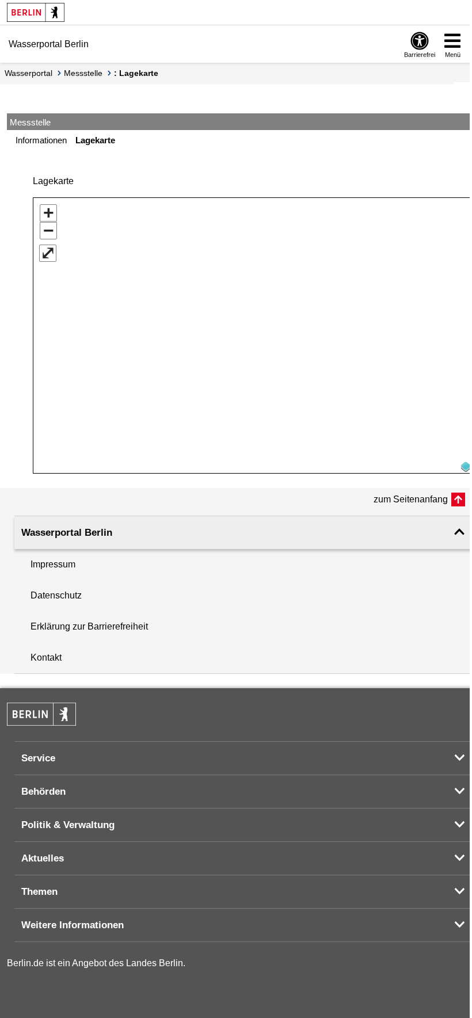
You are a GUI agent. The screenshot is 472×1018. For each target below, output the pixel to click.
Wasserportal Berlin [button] (66, 532)
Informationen (41, 140)
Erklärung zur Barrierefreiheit (89, 626)
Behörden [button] (43, 791)
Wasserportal (28, 73)
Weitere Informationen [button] (72, 925)
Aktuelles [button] (42, 858)
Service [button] (38, 758)
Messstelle (83, 73)
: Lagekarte (136, 73)
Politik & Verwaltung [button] (68, 824)
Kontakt (46, 657)
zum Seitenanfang (411, 499)
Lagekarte (95, 140)
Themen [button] (39, 891)
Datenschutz (56, 595)
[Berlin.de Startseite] (35, 12)
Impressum (53, 564)
